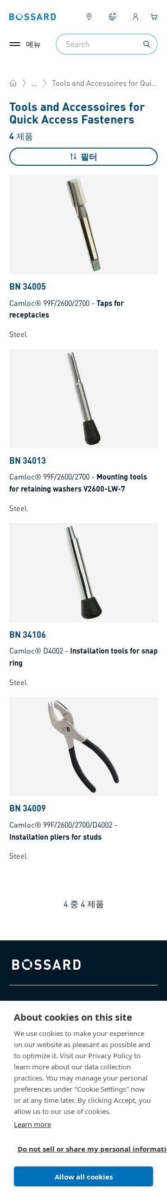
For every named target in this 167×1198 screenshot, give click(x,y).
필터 (89, 156)
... (34, 83)
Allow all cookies (84, 1176)
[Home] (13, 83)
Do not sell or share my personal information (80, 1148)
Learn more (32, 1124)
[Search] (146, 44)
